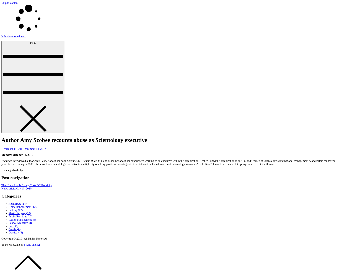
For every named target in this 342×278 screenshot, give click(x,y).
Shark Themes (32, 244)
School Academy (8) (20, 222)
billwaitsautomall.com (13, 36)
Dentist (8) (14, 229)
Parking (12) (16, 210)
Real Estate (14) (18, 203)
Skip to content (9, 2)
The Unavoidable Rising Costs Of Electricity (26, 185)
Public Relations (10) (20, 216)
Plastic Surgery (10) (20, 213)
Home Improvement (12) (23, 206)
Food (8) (13, 226)
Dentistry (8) (16, 232)
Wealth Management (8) (22, 219)
